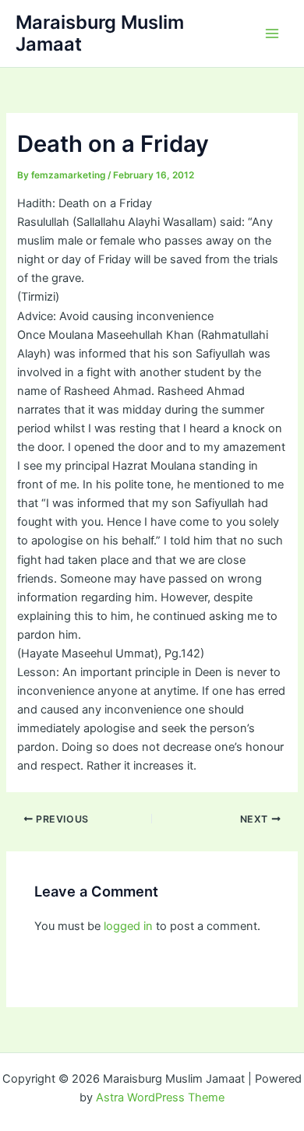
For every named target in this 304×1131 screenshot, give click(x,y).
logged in (128, 926)
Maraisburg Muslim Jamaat (100, 33)
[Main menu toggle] (272, 33)
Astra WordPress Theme (160, 1097)
